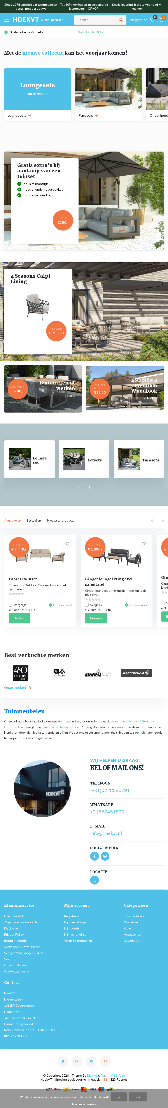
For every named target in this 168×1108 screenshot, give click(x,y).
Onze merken (15, 687)
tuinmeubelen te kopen (65, 727)
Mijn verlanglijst (75, 934)
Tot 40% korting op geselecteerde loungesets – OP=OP (84, 7)
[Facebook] (94, 856)
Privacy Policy (14, 934)
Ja (118, 1097)
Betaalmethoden (16, 941)
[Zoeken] (121, 20)
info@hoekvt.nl (106, 833)
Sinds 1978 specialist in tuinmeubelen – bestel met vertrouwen (30, 7)
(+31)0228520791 (110, 790)
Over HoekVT (13, 916)
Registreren (72, 916)
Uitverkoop (132, 941)
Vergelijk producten (78, 941)
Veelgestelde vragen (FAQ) (23, 953)
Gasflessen (132, 922)
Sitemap (10, 959)
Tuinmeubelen (134, 916)
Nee (137, 1097)
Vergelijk (20, 605)
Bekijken (19, 618)
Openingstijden (15, 965)
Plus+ (104, 1076)
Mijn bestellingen (76, 922)
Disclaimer (11, 928)
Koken (128, 928)
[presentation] (78, 487)
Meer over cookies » (85, 1104)
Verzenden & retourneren (22, 947)
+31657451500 (107, 812)
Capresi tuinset (23, 579)
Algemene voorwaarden (21, 922)
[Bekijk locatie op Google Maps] (94, 880)
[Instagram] (105, 856)
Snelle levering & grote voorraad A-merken (137, 7)
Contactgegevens (17, 971)
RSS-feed (118, 1076)
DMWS (92, 1076)
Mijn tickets (72, 928)
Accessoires (132, 934)
